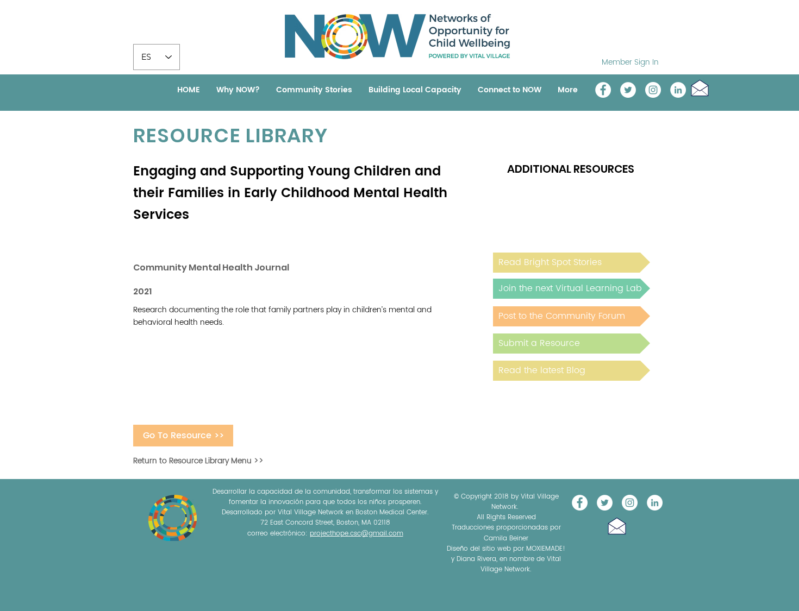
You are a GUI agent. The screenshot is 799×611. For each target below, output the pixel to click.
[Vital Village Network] (603, 90)
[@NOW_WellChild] (628, 90)
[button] (700, 88)
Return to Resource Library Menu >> (198, 461)
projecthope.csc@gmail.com (356, 533)
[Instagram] (653, 90)
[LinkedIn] (678, 90)
